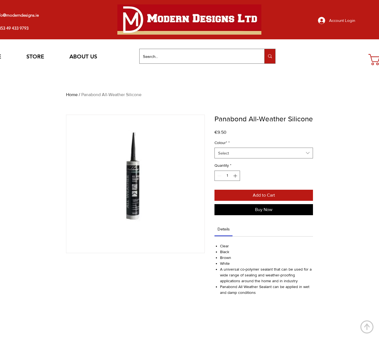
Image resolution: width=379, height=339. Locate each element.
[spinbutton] (227, 176)
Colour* (222, 142)
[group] (188, 317)
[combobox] (263, 153)
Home (72, 94)
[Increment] (235, 176)
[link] (224, 229)
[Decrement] (218, 176)
